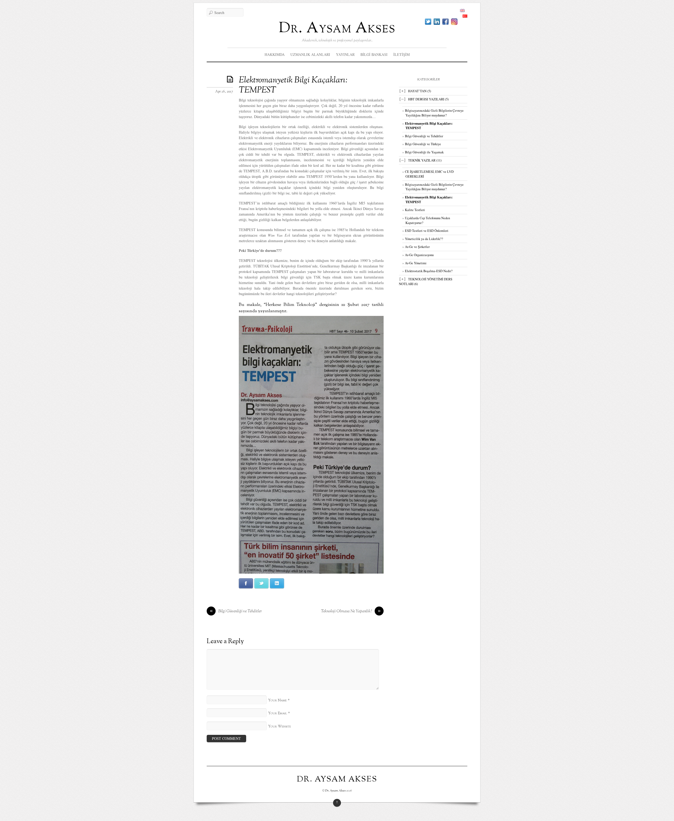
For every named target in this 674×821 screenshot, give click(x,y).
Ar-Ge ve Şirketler (417, 247)
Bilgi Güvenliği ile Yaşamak (424, 152)
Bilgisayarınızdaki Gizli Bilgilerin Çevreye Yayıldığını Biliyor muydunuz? (434, 113)
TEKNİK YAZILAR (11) (425, 160)
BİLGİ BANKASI (374, 54)
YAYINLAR (345, 54)
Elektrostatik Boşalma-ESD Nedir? (429, 271)
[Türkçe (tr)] (465, 16)
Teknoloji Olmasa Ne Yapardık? (351, 611)
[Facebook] (445, 21)
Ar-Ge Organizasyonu (419, 255)
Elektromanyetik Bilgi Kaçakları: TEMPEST (293, 85)
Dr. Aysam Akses (337, 28)
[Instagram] (454, 21)
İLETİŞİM (401, 54)
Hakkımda (275, 54)
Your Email (277, 713)
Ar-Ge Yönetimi (416, 263)
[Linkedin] (437, 21)
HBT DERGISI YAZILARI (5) (428, 99)
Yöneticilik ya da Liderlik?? (424, 239)
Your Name (277, 700)
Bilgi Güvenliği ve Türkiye (423, 144)
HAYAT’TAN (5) (419, 91)
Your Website (279, 726)
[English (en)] (462, 10)
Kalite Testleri (415, 210)
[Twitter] (428, 21)
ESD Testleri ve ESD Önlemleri (426, 230)
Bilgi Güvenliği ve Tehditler (236, 611)
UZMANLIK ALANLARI (310, 54)
